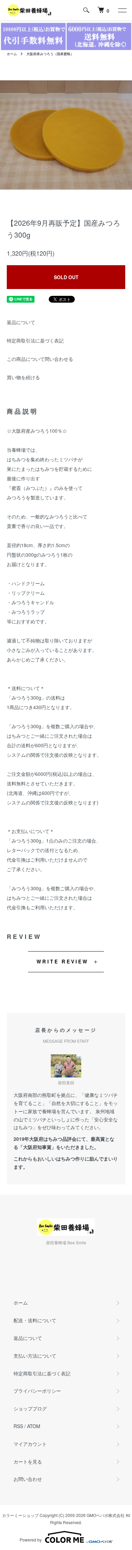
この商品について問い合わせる (40, 358)
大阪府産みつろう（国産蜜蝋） (50, 53)
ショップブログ (30, 1408)
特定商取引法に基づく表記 (35, 340)
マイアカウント (30, 1443)
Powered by (31, 1540)
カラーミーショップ (20, 1515)
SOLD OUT (66, 277)
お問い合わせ (28, 1478)
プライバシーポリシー (37, 1390)
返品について (21, 322)
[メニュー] (122, 10)
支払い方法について (35, 1355)
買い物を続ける (23, 377)
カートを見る (28, 1461)
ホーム (12, 53)
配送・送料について (35, 1320)
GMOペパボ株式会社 (106, 1515)
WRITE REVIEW (62, 961)
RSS (18, 1426)
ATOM (33, 1426)
